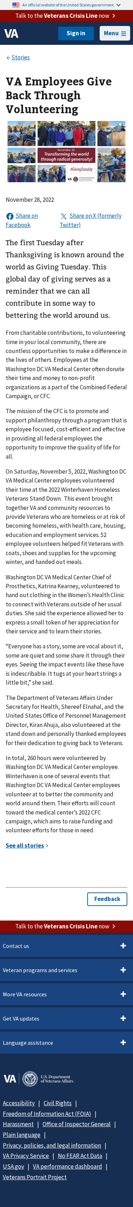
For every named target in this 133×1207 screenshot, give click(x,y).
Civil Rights (58, 1103)
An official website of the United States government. (68, 4)
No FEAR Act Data (80, 1156)
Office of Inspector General (77, 1124)
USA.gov (13, 1166)
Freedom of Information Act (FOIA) (47, 1114)
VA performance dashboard (67, 1166)
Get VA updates (21, 1018)
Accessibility (19, 1103)
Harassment (18, 1124)
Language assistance (28, 1042)
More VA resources (25, 994)
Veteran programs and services (40, 970)
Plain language (21, 1135)
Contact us (16, 945)
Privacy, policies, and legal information (52, 1145)
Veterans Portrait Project (35, 1177)
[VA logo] (11, 33)
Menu (111, 33)
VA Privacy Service (26, 1156)
